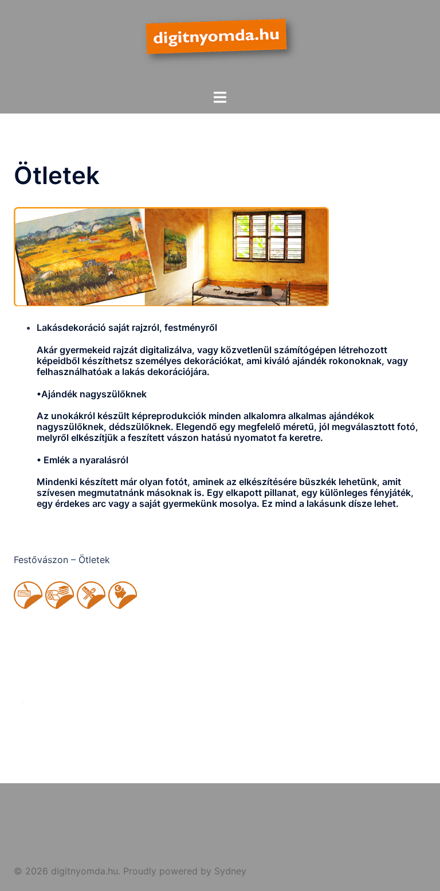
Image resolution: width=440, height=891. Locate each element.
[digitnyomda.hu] (220, 43)
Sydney (230, 871)
